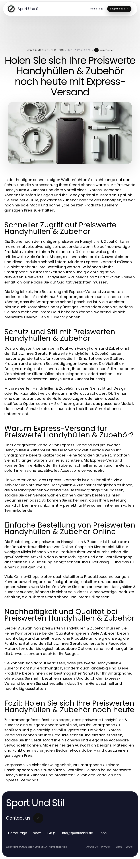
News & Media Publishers (45, 50)
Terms (118, 846)
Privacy (105, 846)
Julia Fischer (106, 50)
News (37, 833)
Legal (129, 846)
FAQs (51, 833)
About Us (92, 846)
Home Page (17, 833)
